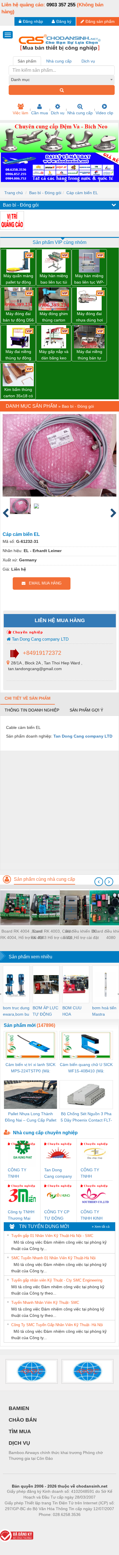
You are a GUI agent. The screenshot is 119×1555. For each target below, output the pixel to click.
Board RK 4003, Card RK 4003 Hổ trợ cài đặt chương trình (51, 935)
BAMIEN (19, 1408)
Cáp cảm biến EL (82, 192)
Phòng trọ (22, 1523)
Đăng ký (63, 21)
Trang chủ (13, 192)
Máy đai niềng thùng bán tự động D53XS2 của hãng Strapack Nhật (89, 355)
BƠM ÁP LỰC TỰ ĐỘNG (45, 1011)
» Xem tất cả (100, 1226)
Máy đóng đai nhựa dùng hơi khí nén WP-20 (89, 317)
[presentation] (98, 881)
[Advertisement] (59, 810)
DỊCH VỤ (19, 1443)
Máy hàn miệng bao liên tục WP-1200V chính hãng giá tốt (89, 279)
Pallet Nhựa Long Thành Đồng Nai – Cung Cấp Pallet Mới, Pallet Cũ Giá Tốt (30, 1117)
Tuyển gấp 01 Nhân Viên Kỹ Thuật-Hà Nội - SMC (52, 1236)
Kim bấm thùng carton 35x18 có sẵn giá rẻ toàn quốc (18, 393)
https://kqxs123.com (88, 1523)
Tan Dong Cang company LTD (40, 639)
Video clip (104, 113)
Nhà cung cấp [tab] (59, 61)
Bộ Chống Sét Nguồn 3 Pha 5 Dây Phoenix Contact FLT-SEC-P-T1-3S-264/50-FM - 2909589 (86, 1117)
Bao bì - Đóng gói (45, 192)
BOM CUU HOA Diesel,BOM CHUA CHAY (73, 1011)
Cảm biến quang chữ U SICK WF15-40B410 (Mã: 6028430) (86, 1068)
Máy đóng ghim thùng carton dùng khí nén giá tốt (53, 317)
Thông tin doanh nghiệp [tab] (32, 710)
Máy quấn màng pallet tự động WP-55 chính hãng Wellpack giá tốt (18, 279)
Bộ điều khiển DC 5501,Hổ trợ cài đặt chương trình (81, 935)
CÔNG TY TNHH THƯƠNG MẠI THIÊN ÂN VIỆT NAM (94, 1173)
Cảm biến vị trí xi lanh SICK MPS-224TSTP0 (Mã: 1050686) (30, 1068)
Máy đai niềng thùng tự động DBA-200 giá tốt (18, 355)
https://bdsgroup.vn (52, 1523)
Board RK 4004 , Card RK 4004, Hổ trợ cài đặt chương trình (21, 935)
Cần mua (39, 113)
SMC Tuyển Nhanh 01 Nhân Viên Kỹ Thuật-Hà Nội (53, 1258)
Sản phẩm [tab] (27, 61)
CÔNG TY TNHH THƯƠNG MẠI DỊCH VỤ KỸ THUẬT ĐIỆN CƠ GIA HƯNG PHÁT (22, 1173)
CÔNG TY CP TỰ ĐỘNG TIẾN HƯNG (56, 1215)
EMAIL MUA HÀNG (43, 583)
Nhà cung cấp (80, 113)
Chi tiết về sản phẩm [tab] (28, 698)
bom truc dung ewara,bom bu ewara (16, 1011)
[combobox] (62, 80)
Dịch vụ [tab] (88, 61)
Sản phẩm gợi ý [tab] (86, 710)
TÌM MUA (20, 1431)
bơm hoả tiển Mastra (104, 1011)
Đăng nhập (33, 21)
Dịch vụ (57, 113)
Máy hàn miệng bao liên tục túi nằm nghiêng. (54, 279)
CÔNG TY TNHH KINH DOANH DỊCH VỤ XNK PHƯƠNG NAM (93, 1215)
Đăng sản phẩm (100, 21)
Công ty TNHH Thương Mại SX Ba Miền (21, 1215)
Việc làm (20, 113)
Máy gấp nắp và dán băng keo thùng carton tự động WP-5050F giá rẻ (54, 355)
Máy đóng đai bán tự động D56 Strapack (18, 317)
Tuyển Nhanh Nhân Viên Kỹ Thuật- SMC (45, 1302)
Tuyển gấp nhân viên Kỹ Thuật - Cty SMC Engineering (56, 1280)
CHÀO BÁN (23, 1420)
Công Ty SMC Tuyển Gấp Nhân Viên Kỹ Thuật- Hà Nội (57, 1325)
